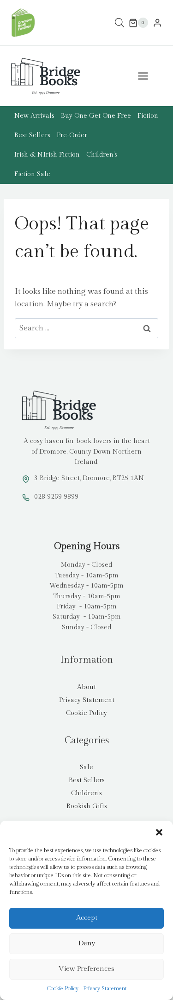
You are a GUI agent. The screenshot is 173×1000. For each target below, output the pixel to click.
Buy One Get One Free (96, 116)
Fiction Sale (32, 174)
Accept (86, 918)
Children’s (101, 154)
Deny (86, 943)
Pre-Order (72, 135)
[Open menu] (147, 76)
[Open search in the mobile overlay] (119, 23)
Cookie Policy (62, 988)
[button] (159, 832)
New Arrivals (34, 116)
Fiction (147, 116)
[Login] (157, 22)
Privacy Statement (105, 988)
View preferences (86, 969)
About (86, 687)
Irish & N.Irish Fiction (47, 154)
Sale (86, 767)
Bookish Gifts (86, 806)
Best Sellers (32, 135)
